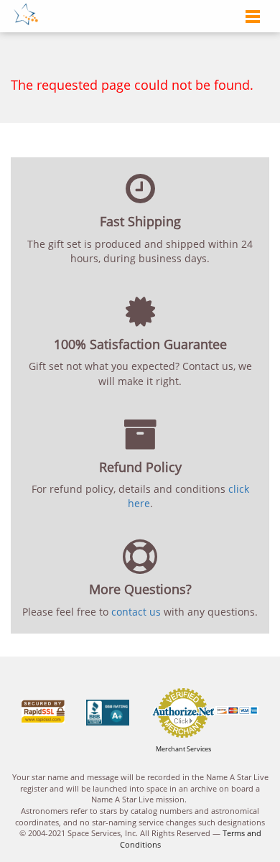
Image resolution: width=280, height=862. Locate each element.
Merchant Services (183, 749)
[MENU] (249, 17)
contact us (136, 611)
